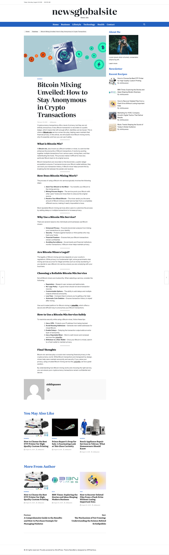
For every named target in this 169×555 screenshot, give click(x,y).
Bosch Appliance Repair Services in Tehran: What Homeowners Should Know (92, 445)
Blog (53, 491)
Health (101, 24)
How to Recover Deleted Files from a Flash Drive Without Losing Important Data (91, 498)
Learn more (113, 63)
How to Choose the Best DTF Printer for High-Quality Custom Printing (36, 444)
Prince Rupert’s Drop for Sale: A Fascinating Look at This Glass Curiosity (64, 444)
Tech (81, 491)
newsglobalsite (84, 10)
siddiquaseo (53, 122)
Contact (111, 24)
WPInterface (91, 550)
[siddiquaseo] (34, 389)
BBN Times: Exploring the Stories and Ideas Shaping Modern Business (65, 497)
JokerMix (58, 337)
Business (65, 24)
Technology (89, 24)
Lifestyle (76, 24)
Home (56, 24)
